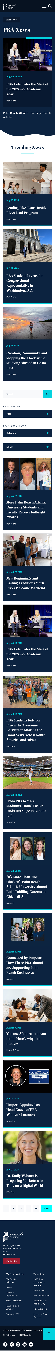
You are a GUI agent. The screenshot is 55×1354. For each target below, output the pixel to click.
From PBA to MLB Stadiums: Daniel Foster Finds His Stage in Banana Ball (26, 809)
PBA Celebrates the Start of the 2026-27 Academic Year (27, 89)
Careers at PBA (12, 1314)
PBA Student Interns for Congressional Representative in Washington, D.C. (24, 283)
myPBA (9, 1287)
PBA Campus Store (42, 1295)
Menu (9, 447)
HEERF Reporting (25, 1335)
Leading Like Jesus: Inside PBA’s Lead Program (26, 210)
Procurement (39, 1290)
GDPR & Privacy (9, 1335)
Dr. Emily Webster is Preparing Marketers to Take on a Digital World (24, 1181)
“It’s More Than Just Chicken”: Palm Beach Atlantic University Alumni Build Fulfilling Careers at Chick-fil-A (26, 887)
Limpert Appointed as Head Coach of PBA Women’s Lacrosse (23, 1110)
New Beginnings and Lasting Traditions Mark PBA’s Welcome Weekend (25, 583)
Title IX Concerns (41, 1309)
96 (36, 1208)
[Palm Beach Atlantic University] (13, 1235)
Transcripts (39, 1274)
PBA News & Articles (15, 1274)
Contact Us (11, 1261)
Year (8, 413)
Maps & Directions (14, 1300)
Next (46, 1208)
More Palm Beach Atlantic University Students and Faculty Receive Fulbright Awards (26, 510)
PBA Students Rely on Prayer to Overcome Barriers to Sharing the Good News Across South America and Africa (25, 730)
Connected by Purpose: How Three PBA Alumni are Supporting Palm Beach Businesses (24, 965)
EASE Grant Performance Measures (39, 1282)
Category (11, 433)
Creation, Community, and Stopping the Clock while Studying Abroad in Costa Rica (26, 361)
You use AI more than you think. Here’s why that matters (26, 1039)
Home (8, 19)
